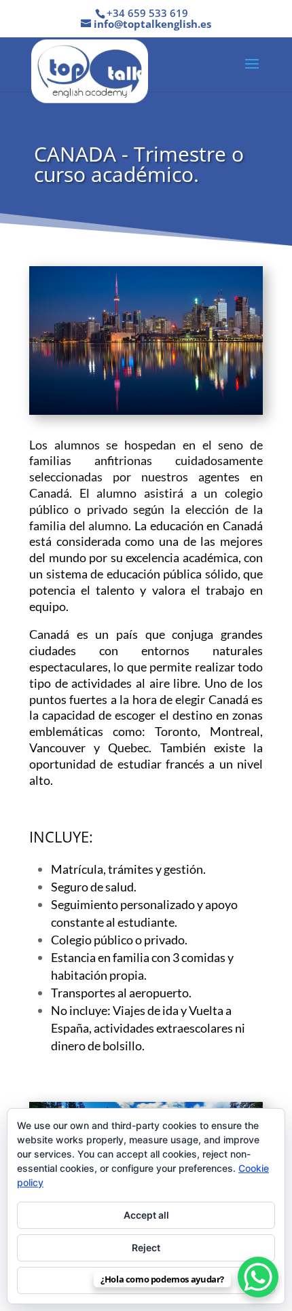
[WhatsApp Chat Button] (258, 1277)
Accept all (146, 1215)
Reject (146, 1247)
